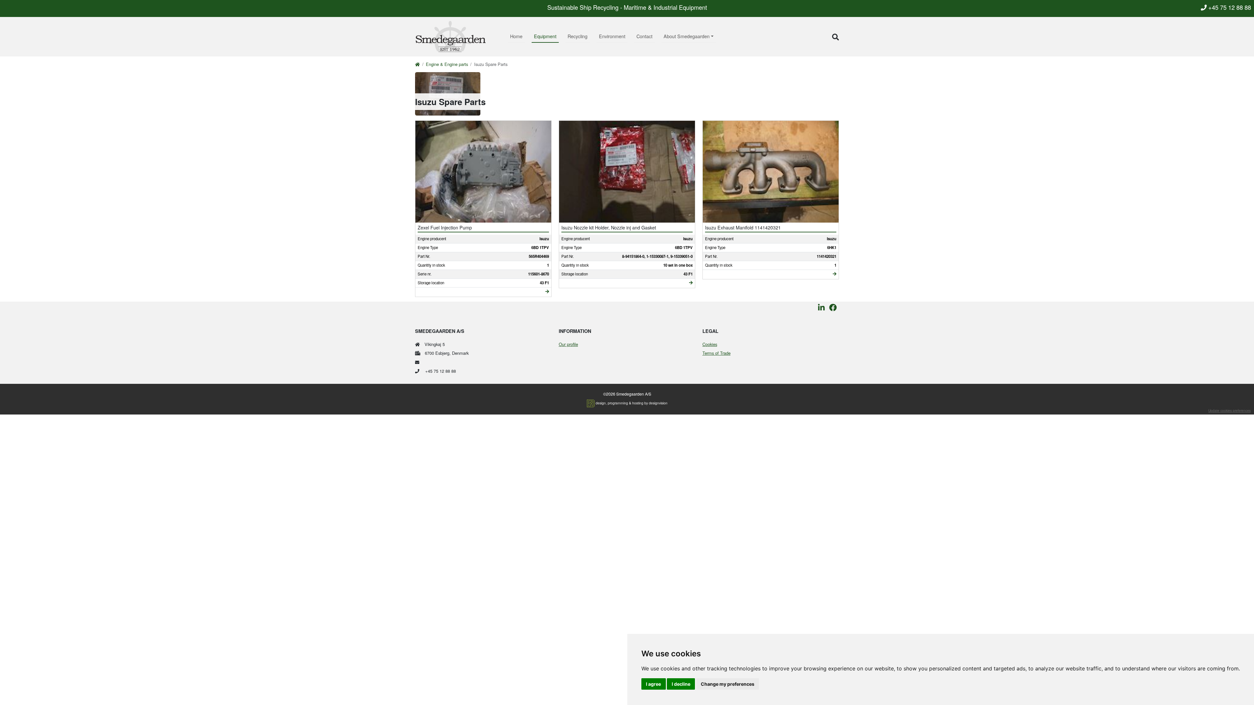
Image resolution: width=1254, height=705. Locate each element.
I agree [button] (653, 684)
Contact (644, 36)
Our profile (568, 344)
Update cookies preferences (1229, 410)
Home (516, 36)
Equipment (545, 36)
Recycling (577, 36)
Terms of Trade (716, 353)
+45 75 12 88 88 (1229, 7)
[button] (835, 37)
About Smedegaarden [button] (687, 36)
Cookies (709, 344)
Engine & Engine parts (447, 64)
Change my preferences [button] (727, 684)
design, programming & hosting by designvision (631, 402)
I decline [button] (681, 684)
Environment (612, 36)
